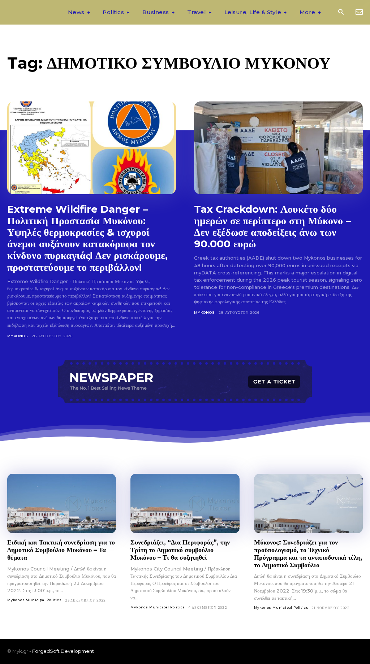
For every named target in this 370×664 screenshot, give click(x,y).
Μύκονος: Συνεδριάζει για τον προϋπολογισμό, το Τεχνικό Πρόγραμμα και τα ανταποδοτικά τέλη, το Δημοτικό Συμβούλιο (308, 553)
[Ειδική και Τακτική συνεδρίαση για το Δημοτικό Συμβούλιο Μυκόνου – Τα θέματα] (61, 504)
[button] (341, 12)
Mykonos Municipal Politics (34, 600)
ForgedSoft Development (63, 651)
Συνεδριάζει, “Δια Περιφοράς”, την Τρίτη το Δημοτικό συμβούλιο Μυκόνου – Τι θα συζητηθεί (180, 549)
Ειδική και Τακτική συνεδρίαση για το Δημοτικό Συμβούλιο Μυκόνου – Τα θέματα (61, 549)
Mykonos (17, 336)
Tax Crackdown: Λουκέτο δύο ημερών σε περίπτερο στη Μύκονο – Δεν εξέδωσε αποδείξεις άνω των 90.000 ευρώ (272, 226)
